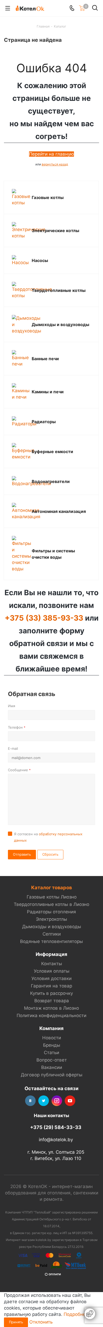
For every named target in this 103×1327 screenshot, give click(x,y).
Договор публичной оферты (51, 1074)
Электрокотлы (51, 919)
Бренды (51, 1045)
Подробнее (76, 1314)
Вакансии (51, 1067)
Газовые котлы (48, 197)
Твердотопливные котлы (59, 290)
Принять (16, 1322)
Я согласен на (48, 837)
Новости (51, 1037)
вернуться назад (55, 164)
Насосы (40, 260)
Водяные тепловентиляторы (51, 941)
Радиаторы (44, 421)
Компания (51, 1028)
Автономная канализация (59, 511)
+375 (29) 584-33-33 (55, 1127)
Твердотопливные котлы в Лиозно (51, 904)
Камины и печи (48, 391)
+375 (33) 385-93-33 (44, 617)
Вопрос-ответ (51, 1060)
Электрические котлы (55, 230)
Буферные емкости (52, 451)
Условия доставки (51, 978)
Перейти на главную (51, 154)
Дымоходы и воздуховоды (60, 324)
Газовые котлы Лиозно (52, 897)
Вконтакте (30, 1100)
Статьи (51, 1052)
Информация (51, 954)
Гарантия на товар (51, 986)
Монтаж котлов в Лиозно (51, 1008)
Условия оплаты (51, 971)
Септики (52, 934)
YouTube (70, 1100)
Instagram (57, 1100)
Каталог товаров (51, 887)
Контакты (51, 963)
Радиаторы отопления (51, 911)
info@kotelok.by (56, 1140)
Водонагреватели (51, 481)
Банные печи (45, 358)
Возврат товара (51, 1000)
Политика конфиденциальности (51, 1015)
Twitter (43, 1100)
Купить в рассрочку (51, 993)
